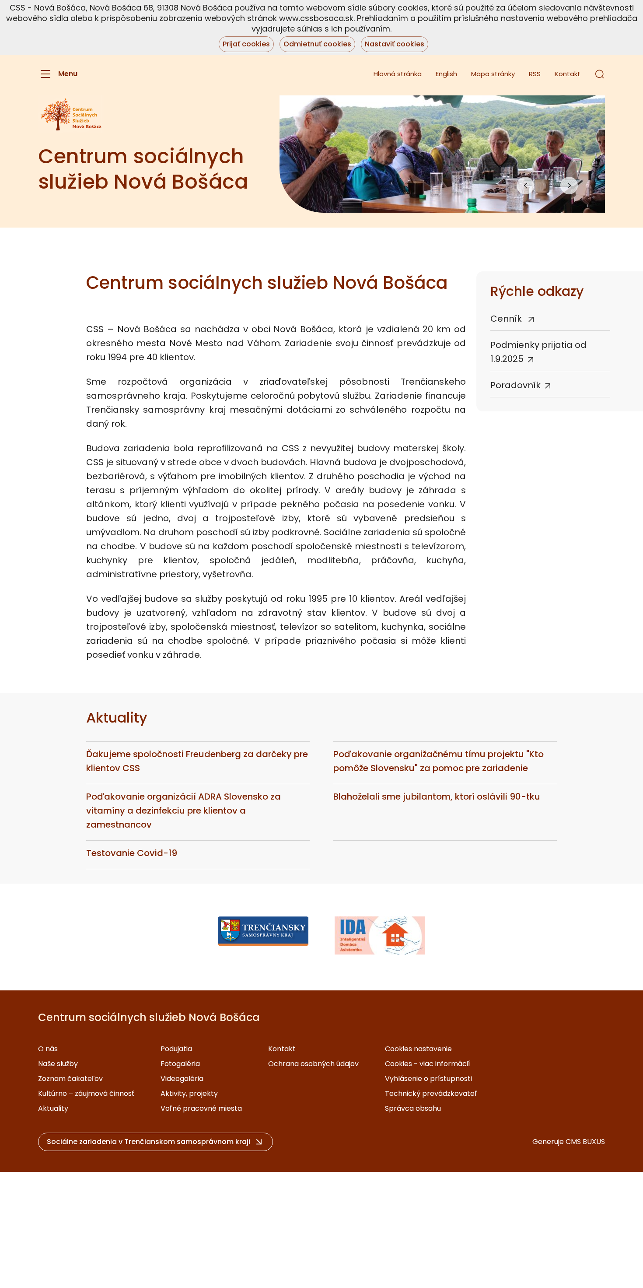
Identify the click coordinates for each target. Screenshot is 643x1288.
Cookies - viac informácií (427, 1064)
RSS (535, 73)
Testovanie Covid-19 (131, 853)
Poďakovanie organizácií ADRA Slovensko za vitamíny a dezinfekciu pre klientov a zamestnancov (183, 810)
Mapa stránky (493, 73)
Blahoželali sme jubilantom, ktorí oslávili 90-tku (436, 796)
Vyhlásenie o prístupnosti (428, 1079)
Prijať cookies (246, 44)
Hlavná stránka (398, 73)
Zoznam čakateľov (70, 1079)
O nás (48, 1049)
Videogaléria (182, 1079)
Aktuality (53, 1108)
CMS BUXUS (585, 1142)
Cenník (507, 318)
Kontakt (567, 73)
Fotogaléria (180, 1064)
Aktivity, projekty (189, 1093)
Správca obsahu (413, 1108)
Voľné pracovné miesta (201, 1108)
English (446, 73)
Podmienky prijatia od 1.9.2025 (538, 352)
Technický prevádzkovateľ (431, 1093)
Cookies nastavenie (418, 1049)
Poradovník (515, 385)
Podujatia (176, 1049)
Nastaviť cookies (394, 44)
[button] (599, 74)
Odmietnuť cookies (317, 44)
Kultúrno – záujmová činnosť (86, 1093)
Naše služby (58, 1064)
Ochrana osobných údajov (313, 1064)
